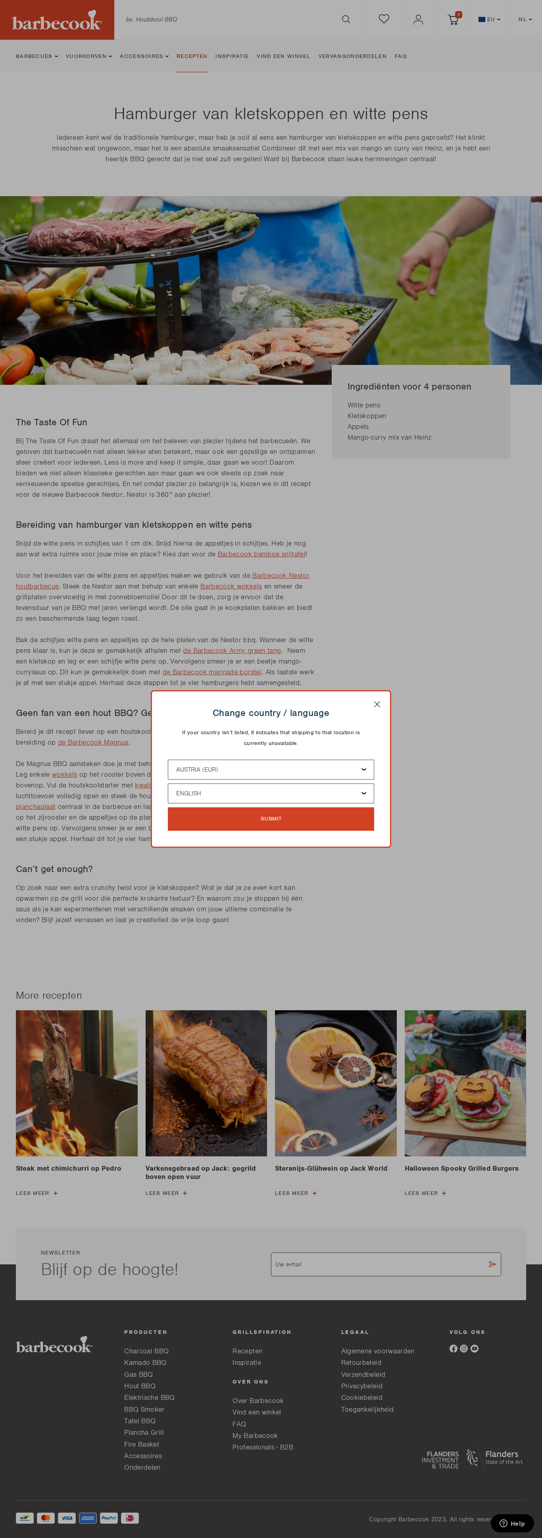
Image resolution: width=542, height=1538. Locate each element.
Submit (271, 818)
